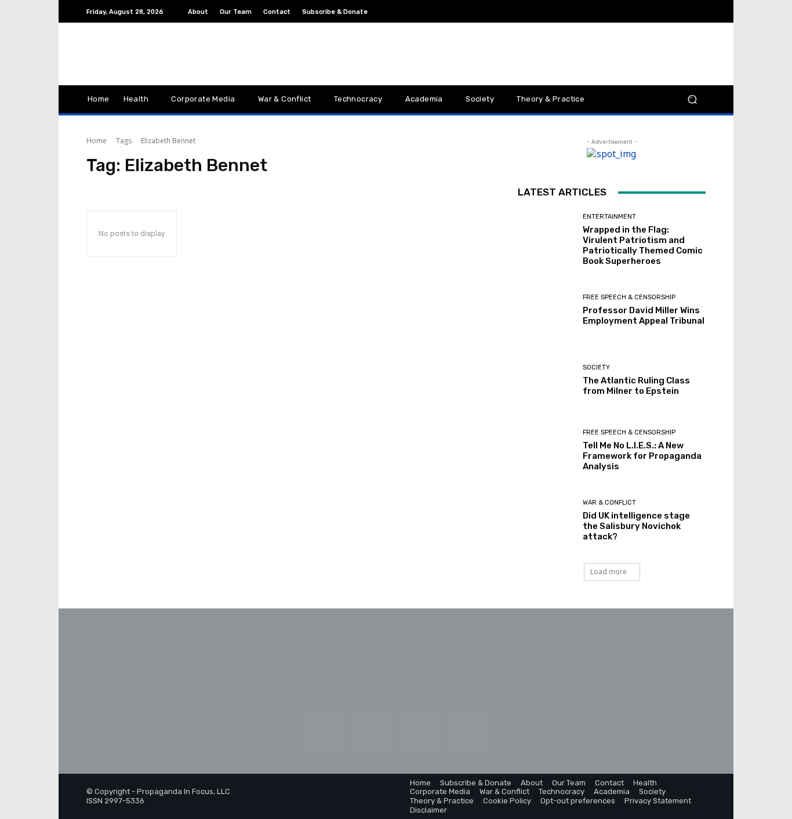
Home (96, 141)
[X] (699, 12)
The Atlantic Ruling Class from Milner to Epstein (636, 385)
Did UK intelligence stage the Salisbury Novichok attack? (636, 526)
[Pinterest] (671, 12)
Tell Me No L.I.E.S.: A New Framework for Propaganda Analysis (642, 456)
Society (596, 367)
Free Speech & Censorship (629, 297)
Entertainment (609, 216)
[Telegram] (685, 12)
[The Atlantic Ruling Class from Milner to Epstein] (546, 380)
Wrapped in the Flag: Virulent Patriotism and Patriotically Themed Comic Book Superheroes (643, 245)
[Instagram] (643, 12)
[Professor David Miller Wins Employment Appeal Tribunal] (546, 310)
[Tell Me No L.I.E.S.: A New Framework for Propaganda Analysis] (546, 450)
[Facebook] (629, 12)
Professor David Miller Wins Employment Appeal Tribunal (643, 315)
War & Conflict (609, 502)
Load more (608, 572)
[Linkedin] (657, 12)
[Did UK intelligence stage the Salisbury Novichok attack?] (546, 520)
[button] (692, 99)
